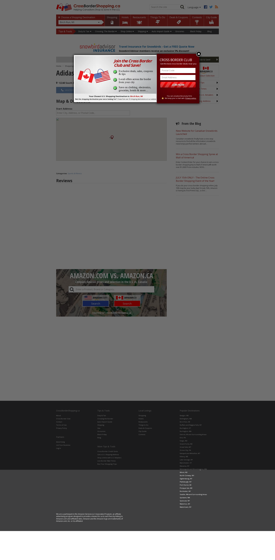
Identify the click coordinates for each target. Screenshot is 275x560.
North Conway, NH (187, 475)
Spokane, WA (185, 497)
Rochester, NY (185, 491)
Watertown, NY (185, 507)
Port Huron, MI (185, 485)
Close (199, 54)
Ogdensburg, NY (186, 479)
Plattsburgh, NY (185, 482)
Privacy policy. (190, 98)
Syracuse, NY (185, 501)
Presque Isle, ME (186, 488)
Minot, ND (183, 472)
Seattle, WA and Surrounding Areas (193, 494)
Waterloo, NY (185, 504)
